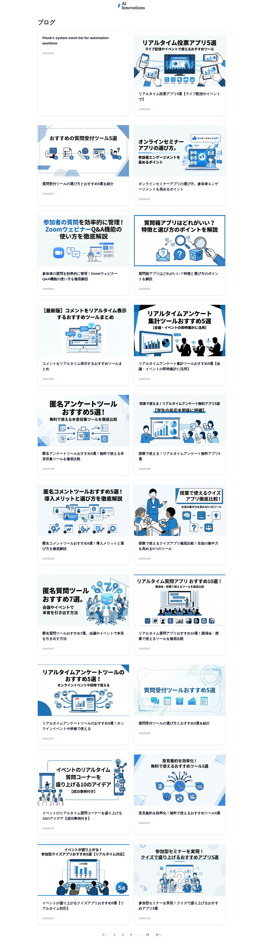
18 (147, 934)
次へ (158, 934)
